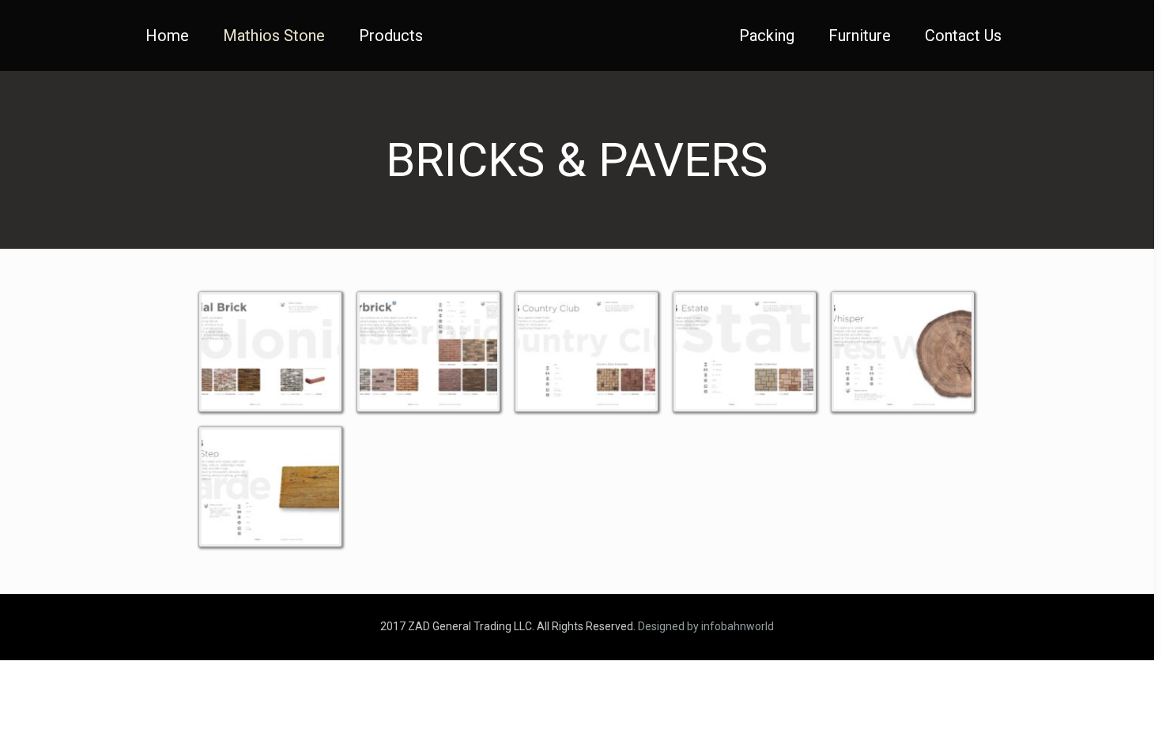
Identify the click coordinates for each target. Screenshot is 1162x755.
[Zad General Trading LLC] (577, 35)
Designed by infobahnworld (706, 626)
